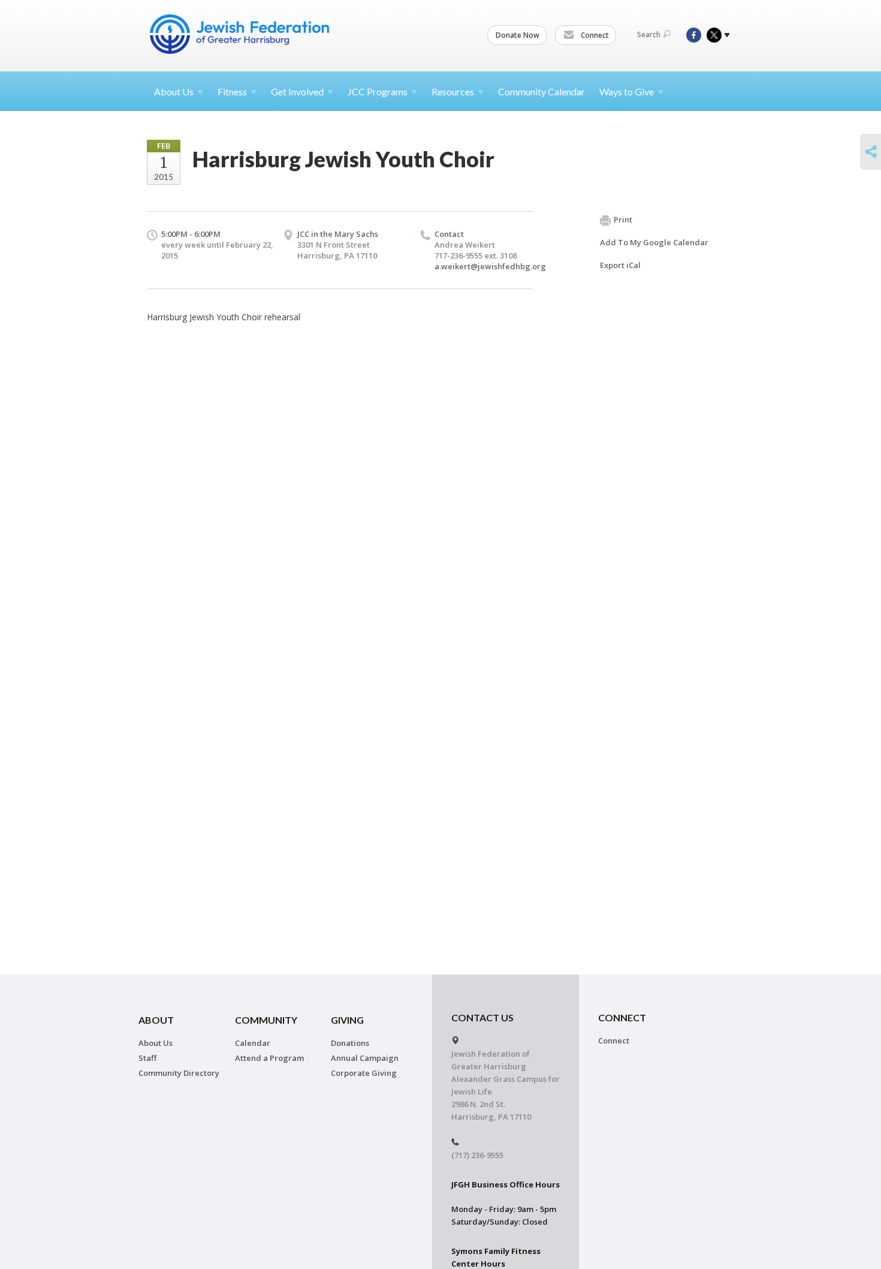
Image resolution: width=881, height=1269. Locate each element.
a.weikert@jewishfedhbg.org (490, 266)
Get (297, 91)
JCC (378, 91)
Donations (350, 1043)
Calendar (252, 1043)
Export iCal (620, 265)
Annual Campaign (365, 1058)
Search (648, 34)
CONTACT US (482, 1017)
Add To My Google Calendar (654, 242)
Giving (347, 1020)
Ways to (626, 91)
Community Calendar (541, 91)
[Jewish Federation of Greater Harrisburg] (241, 34)
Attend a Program (269, 1058)
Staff (147, 1058)
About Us (155, 1043)
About (174, 91)
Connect (594, 35)
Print (623, 219)
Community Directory (178, 1072)
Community (266, 1020)
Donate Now (517, 35)
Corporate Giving (364, 1072)
